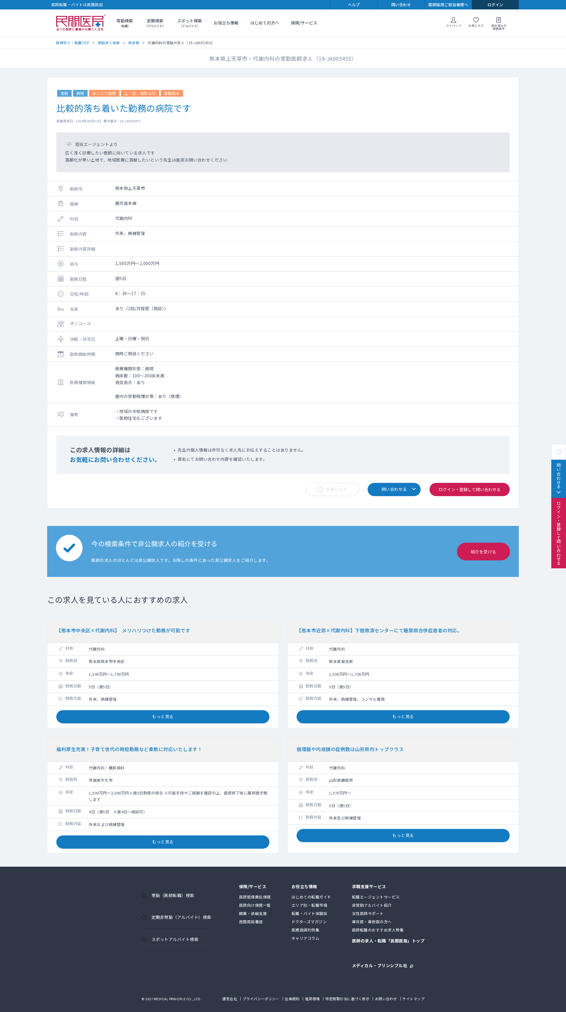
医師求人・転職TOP (72, 42)
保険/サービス (304, 23)
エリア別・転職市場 (310, 905)
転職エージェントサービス (376, 897)
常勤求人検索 (109, 42)
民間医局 (81, 23)
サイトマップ (413, 998)
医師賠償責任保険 (255, 897)
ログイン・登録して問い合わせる (559, 533)
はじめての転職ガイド (311, 897)
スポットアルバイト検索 (175, 939)
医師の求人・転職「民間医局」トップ (388, 941)
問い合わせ (401, 4)
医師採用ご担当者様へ (448, 4)
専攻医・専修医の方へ (372, 921)
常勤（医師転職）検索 (173, 895)
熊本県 (133, 42)
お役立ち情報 (226, 23)
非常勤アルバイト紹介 (372, 905)
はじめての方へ (264, 23)
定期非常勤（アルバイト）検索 (181, 917)
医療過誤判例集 (306, 930)
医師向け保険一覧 (255, 905)
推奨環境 (312, 998)
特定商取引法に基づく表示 (347, 998)
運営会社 (229, 998)
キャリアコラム (306, 938)
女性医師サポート (368, 913)
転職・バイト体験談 (310, 913)
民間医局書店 (251, 921)
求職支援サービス (369, 886)
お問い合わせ (386, 998)
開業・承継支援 (253, 913)
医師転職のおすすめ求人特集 (378, 930)
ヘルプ (354, 4)
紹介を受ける (483, 551)
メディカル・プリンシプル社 (379, 964)
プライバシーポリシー (261, 998)
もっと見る (163, 716)
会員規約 (292, 998)
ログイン (496, 4)
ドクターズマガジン (309, 921)
